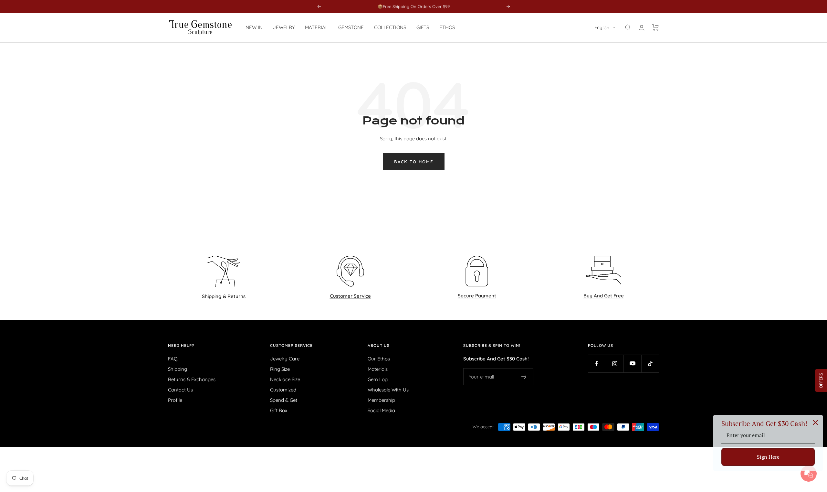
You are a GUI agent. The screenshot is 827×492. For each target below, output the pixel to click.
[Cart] (655, 27)
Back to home (413, 161)
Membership (381, 400)
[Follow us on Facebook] (597, 363)
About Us (379, 345)
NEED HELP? (181, 345)
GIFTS (422, 27)
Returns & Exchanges (191, 379)
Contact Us (180, 390)
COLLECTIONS (390, 27)
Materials (378, 369)
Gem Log (378, 379)
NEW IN (254, 27)
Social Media (381, 410)
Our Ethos (379, 359)
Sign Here (768, 456)
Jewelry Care (284, 359)
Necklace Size (285, 379)
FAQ (173, 359)
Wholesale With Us (388, 390)
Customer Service (291, 345)
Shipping (177, 369)
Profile (175, 400)
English (601, 27)
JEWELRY (284, 27)
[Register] (524, 376)
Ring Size (280, 369)
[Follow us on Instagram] (614, 363)
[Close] (815, 422)
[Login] (641, 27)
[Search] (628, 27)
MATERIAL (316, 27)
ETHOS (447, 27)
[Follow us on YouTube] (632, 363)
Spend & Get (283, 400)
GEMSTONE (351, 27)
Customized (283, 390)
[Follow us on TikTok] (650, 363)
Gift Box (278, 410)
